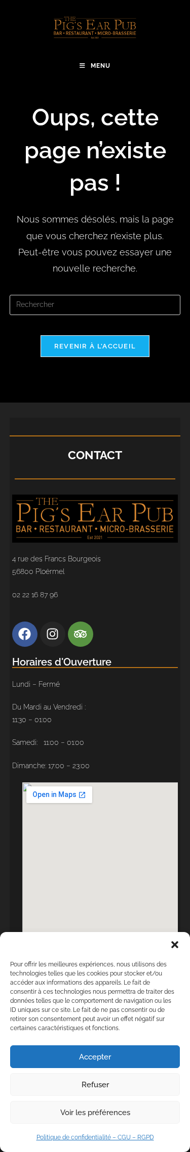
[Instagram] (52, 634)
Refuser (95, 1084)
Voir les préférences (95, 1112)
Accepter (95, 1056)
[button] (175, 945)
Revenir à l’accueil (95, 346)
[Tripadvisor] (80, 634)
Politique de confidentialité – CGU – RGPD (95, 1137)
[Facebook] (24, 634)
